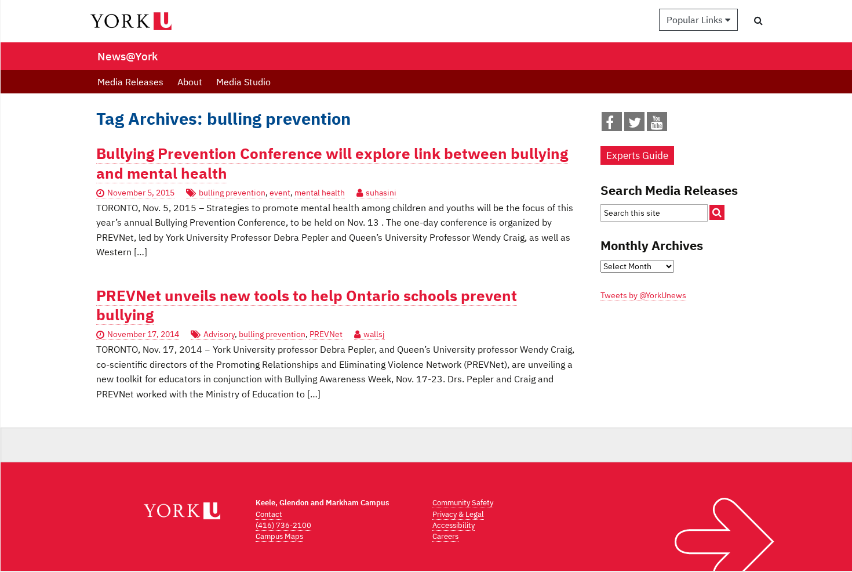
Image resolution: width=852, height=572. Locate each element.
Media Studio (243, 82)
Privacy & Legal (458, 514)
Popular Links (696, 20)
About (189, 82)
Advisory (219, 334)
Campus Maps (279, 536)
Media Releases (130, 82)
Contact (269, 514)
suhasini (381, 192)
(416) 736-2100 (283, 525)
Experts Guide (637, 155)
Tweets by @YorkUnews (643, 295)
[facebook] (610, 125)
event (280, 192)
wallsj (374, 334)
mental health (319, 192)
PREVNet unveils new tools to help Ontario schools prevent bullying (306, 305)
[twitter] (634, 125)
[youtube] (657, 125)
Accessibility (453, 525)
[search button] (758, 20)
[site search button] (716, 212)
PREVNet (326, 334)
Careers (445, 536)
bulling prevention (232, 192)
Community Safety (462, 503)
